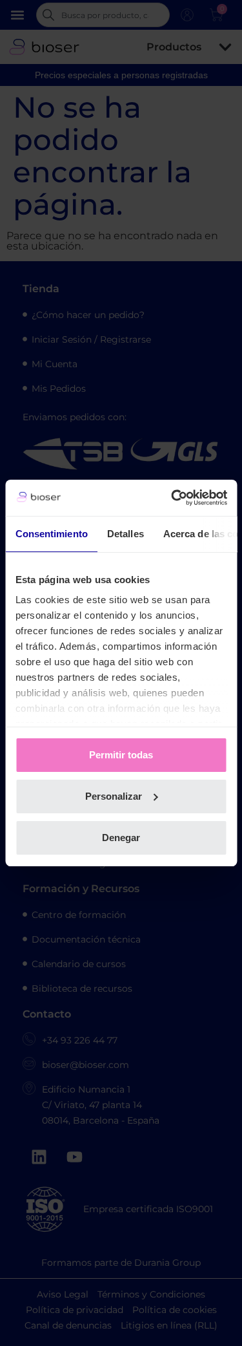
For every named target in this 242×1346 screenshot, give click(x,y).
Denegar (121, 837)
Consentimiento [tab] (51, 533)
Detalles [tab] (124, 533)
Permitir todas (121, 754)
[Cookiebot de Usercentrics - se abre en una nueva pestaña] (172, 497)
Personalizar (113, 796)
